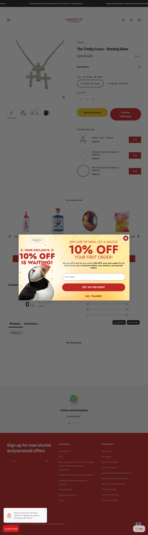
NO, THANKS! (93, 296)
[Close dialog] (125, 238)
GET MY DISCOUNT (93, 287)
